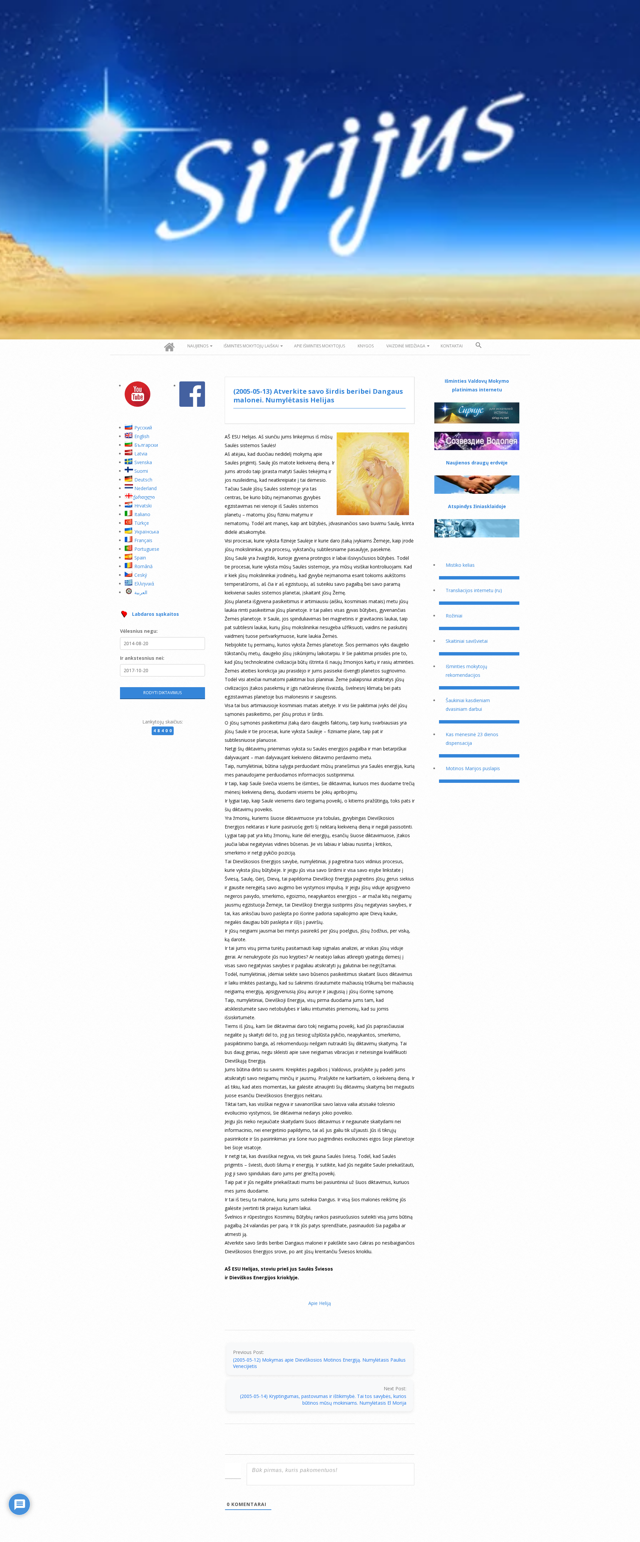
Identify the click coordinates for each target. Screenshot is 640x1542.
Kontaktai (452, 346)
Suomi (141, 471)
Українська (146, 531)
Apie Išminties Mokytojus (319, 346)
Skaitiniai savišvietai (467, 641)
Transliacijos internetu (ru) (474, 590)
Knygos (366, 346)
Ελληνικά (144, 583)
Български (146, 445)
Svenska (143, 462)
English (141, 436)
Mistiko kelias (460, 565)
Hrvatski (143, 505)
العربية (140, 592)
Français (143, 540)
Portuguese (146, 549)
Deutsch (143, 479)
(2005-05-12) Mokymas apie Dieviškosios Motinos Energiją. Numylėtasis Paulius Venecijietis (319, 1363)
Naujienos (197, 346)
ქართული (144, 497)
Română (143, 566)
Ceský (140, 575)
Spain (140, 557)
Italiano (142, 514)
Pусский (143, 427)
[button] (478, 345)
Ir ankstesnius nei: (142, 658)
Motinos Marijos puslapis (473, 768)
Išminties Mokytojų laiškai (251, 346)
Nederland (145, 488)
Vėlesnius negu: (139, 631)
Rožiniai (454, 615)
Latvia (140, 453)
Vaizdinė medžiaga (405, 346)
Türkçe (141, 523)
